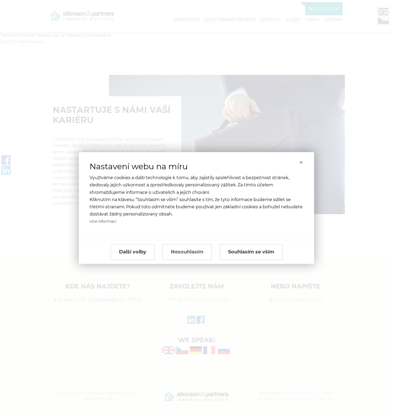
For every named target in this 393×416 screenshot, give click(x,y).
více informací (103, 221)
